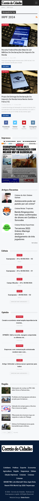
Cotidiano (7, 468)
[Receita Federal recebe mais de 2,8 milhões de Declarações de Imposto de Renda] (19, 35)
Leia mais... (6, 66)
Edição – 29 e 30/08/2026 (19, 176)
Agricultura (7, 471)
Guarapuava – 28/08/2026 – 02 (19, 295)
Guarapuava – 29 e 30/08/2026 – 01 (19, 271)
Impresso (19, 145)
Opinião (19, 360)
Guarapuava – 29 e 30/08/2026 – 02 (19, 259)
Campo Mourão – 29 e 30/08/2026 (19, 283)
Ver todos (34, 243)
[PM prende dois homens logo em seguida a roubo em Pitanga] (6, 417)
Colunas (23, 475)
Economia (32, 468)
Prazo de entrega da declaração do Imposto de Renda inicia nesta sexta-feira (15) (17, 99)
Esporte (23, 468)
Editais (19, 255)
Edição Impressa (11, 475)
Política (15, 468)
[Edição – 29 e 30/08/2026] (19, 162)
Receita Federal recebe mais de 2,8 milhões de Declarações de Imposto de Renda (18, 52)
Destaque (5, 24)
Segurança (25, 471)
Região (16, 471)
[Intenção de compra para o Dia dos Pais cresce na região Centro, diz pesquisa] (6, 408)
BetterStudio (25, 497)
